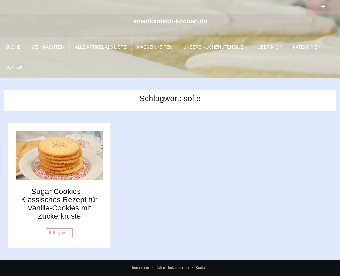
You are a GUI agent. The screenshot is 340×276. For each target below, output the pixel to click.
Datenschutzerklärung (172, 268)
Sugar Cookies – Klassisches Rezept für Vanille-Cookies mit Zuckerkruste (59, 203)
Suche (13, 47)
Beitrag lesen (59, 233)
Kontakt (15, 67)
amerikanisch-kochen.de (170, 21)
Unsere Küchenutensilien (215, 47)
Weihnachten (48, 47)
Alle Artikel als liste (100, 47)
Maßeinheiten (154, 47)
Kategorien (307, 47)
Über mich (270, 47)
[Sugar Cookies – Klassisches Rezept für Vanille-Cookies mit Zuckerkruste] (59, 155)
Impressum (140, 268)
